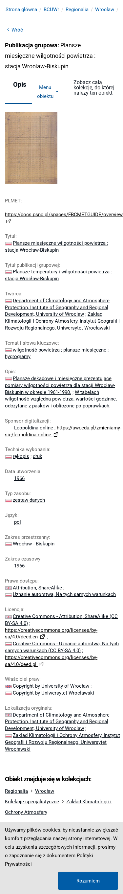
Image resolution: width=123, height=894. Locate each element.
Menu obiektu (45, 91)
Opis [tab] (19, 84)
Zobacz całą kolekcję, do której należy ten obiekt (93, 87)
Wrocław (104, 9)
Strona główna (21, 9)
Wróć (17, 30)
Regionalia (77, 9)
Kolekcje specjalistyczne (32, 802)
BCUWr (51, 9)
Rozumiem (88, 881)
